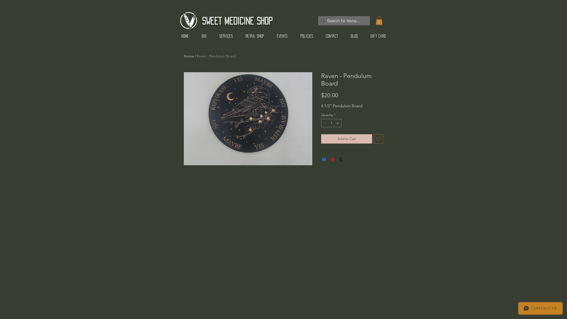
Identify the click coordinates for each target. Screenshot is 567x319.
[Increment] (338, 123)
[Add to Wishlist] (378, 139)
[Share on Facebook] (324, 159)
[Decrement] (324, 123)
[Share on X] (341, 159)
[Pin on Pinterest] (332, 159)
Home (189, 56)
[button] (379, 20)
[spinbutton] (331, 123)
